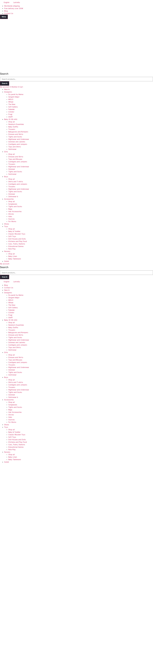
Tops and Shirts (14, 147)
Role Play (12, 249)
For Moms (12, 221)
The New (11, 104)
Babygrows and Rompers (18, 132)
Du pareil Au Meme (15, 94)
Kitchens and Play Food (17, 241)
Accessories (9, 199)
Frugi (10, 114)
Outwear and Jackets (16, 142)
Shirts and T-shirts (15, 181)
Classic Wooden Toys (16, 234)
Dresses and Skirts (15, 134)
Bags (10, 209)
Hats (10, 216)
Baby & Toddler (14, 231)
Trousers (11, 129)
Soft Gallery (13, 107)
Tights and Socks (15, 137)
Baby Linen (12, 256)
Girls (6, 152)
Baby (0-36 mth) (10, 119)
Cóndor (11, 112)
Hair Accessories (15, 211)
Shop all (11, 122)
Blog (6, 11)
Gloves (11, 214)
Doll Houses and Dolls (17, 239)
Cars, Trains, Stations (16, 244)
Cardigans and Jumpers (17, 144)
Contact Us (8, 13)
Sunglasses (12, 204)
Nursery (7, 251)
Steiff (10, 117)
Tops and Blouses (15, 159)
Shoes (6, 224)
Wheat (10, 102)
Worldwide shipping (12, 6)
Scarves (11, 219)
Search (4, 83)
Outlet (6, 261)
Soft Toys (12, 236)
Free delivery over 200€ (13, 8)
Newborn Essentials (16, 124)
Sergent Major (13, 97)
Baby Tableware (14, 259)
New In (7, 89)
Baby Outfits (13, 127)
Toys (6, 226)
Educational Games (16, 246)
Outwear (11, 169)
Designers (8, 92)
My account (4, 87)
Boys (6, 177)
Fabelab (11, 109)
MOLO (10, 99)
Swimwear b (13, 196)
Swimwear (12, 149)
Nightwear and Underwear (18, 139)
